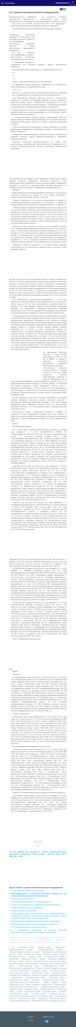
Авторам (31, 1020)
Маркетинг (26, 975)
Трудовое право (49, 991)
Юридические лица (58, 1001)
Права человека (51, 982)
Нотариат (35, 980)
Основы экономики (42, 937)
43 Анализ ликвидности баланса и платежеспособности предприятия (35, 921)
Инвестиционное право (29, 966)
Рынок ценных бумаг (30, 940)
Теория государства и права (29, 991)
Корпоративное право (40, 973)
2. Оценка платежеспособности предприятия (27, 891)
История (38, 968)
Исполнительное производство (21, 968)
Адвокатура (59, 947)
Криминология (15, 975)
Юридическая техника (40, 1001)
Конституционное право (19, 973)
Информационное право (54, 966)
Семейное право (15, 989)
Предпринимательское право (53, 987)
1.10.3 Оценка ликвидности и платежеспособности (29, 927)
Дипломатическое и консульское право (50, 961)
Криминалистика (58, 973)
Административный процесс (50, 950)
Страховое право (31, 989)
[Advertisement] (51, 48)
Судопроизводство (47, 989)
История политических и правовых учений (29, 971)
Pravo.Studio (9, 3)
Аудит (20, 954)
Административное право (20, 950)
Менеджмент (17, 977)
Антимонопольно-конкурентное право (24, 952)
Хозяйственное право (44, 996)
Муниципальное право (35, 977)
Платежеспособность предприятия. (23, 911)
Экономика (42, 998)
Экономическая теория (35, 942)
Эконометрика (60, 940)
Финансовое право (27, 996)
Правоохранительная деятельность (23, 987)
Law (13, 947)
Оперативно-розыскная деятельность (24, 982)
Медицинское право (40, 975)
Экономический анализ (53, 942)
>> (74, 4)
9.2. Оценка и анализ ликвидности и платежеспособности (31, 902)
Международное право (58, 975)
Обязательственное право (54, 980)
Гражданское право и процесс (33, 959)
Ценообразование (47, 940)
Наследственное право (19, 980)
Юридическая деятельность (20, 1001)
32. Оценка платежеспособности (22, 899)
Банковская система (33, 954)
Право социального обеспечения (39, 984)
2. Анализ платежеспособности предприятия (26, 908)
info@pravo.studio (48, 1017)
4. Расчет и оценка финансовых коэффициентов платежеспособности (36, 905)
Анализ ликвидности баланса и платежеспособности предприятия (34, 924)
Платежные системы (58, 937)
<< (71, 4)
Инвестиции (14, 937)
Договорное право (16, 964)
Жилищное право (31, 964)
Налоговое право (56, 977)
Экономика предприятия (17, 942)
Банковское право (50, 954)
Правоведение (60, 984)
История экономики (27, 937)
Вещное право (35, 957)
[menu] (2, 3)
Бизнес (62, 954)
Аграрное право (44, 947)
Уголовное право (38, 994)
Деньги (29, 961)
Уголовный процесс (56, 994)
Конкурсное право (57, 971)
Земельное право (46, 964)
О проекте (30, 1017)
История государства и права (55, 968)
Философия (13, 996)
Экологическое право (27, 998)
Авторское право (26, 947)
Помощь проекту (62, 3)
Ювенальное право (57, 998)
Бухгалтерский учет (17, 957)
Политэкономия (14, 940)
